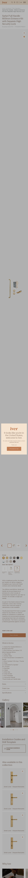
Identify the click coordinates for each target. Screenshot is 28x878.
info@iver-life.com (14, 442)
